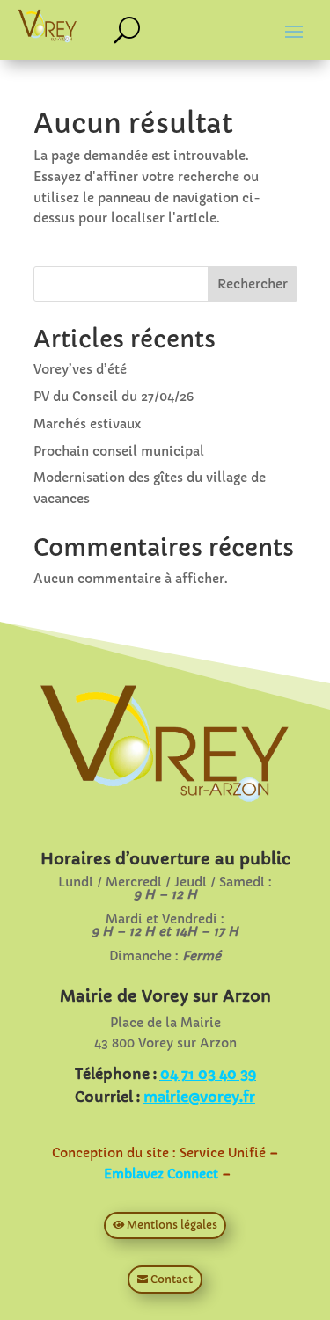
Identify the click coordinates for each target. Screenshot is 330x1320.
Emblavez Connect (161, 1174)
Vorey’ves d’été (80, 369)
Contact (171, 1279)
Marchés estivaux (87, 424)
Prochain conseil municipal (118, 451)
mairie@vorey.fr (199, 1096)
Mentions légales (172, 1224)
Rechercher (252, 284)
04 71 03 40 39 (208, 1074)
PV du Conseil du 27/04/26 (113, 397)
